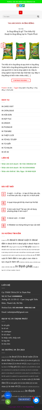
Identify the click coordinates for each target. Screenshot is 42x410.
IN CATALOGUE (8, 110)
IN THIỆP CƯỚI (8, 135)
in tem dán (11, 258)
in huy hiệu (19, 247)
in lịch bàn (18, 249)
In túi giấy (6, 325)
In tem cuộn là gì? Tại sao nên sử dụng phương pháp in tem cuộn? (22, 210)
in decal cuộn (22, 239)
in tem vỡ (14, 261)
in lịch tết (10, 252)
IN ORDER (6, 123)
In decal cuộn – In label (16, 218)
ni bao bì (18, 270)
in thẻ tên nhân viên (10, 267)
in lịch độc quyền (30, 252)
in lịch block (12, 249)
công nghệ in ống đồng (26, 88)
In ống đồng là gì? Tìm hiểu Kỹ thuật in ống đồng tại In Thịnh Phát (21, 32)
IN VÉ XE (5, 152)
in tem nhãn (31, 258)
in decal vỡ (20, 364)
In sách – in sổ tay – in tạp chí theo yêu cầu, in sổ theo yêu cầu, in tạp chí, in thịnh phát (23, 194)
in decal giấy (21, 243)
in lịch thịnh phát (35, 249)
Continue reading (21, 80)
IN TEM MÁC (7, 131)
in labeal (34, 247)
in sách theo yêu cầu (19, 255)
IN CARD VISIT (8, 106)
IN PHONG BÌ (7, 127)
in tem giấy (21, 258)
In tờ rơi (5, 328)
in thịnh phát (9, 90)
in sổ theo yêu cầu (30, 255)
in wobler (13, 270)
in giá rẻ (14, 247)
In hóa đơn (6, 344)
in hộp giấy (27, 246)
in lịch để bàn (22, 252)
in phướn (37, 252)
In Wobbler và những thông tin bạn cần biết (23, 225)
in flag (10, 247)
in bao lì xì (4, 240)
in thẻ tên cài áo (28, 262)
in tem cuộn (27, 379)
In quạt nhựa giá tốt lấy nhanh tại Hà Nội (22, 202)
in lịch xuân (16, 252)
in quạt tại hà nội (6, 255)
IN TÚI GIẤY (6, 143)
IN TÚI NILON (7, 147)
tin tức (21, 29)
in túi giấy (35, 267)
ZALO (8, 395)
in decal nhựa (32, 243)
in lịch (7, 249)
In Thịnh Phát (25, 292)
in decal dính (11, 243)
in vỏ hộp (7, 270)
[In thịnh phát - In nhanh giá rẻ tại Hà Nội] (21, 7)
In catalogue (6, 331)
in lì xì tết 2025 (31, 366)
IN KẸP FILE (6, 119)
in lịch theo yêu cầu (26, 249)
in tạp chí (23, 396)
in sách (12, 255)
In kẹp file (6, 341)
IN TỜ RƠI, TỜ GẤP (9, 139)
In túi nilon (6, 334)
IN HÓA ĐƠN (7, 114)
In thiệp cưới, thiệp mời (11, 338)
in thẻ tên (21, 262)
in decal (11, 239)
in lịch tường (5, 252)
